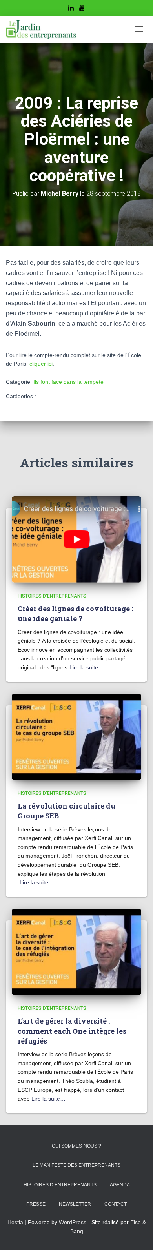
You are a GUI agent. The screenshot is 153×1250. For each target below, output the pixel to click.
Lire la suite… (86, 667)
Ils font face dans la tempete (68, 382)
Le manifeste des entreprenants (76, 1165)
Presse (36, 1204)
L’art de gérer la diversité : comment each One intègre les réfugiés (72, 1030)
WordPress (72, 1222)
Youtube (82, 9)
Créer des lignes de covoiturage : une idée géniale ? (75, 613)
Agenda (120, 1185)
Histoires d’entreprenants (60, 1185)
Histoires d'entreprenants (52, 596)
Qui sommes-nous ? (76, 1146)
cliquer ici (41, 364)
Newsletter (75, 1204)
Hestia (15, 1222)
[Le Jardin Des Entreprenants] (41, 29)
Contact (115, 1204)
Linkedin (71, 9)
